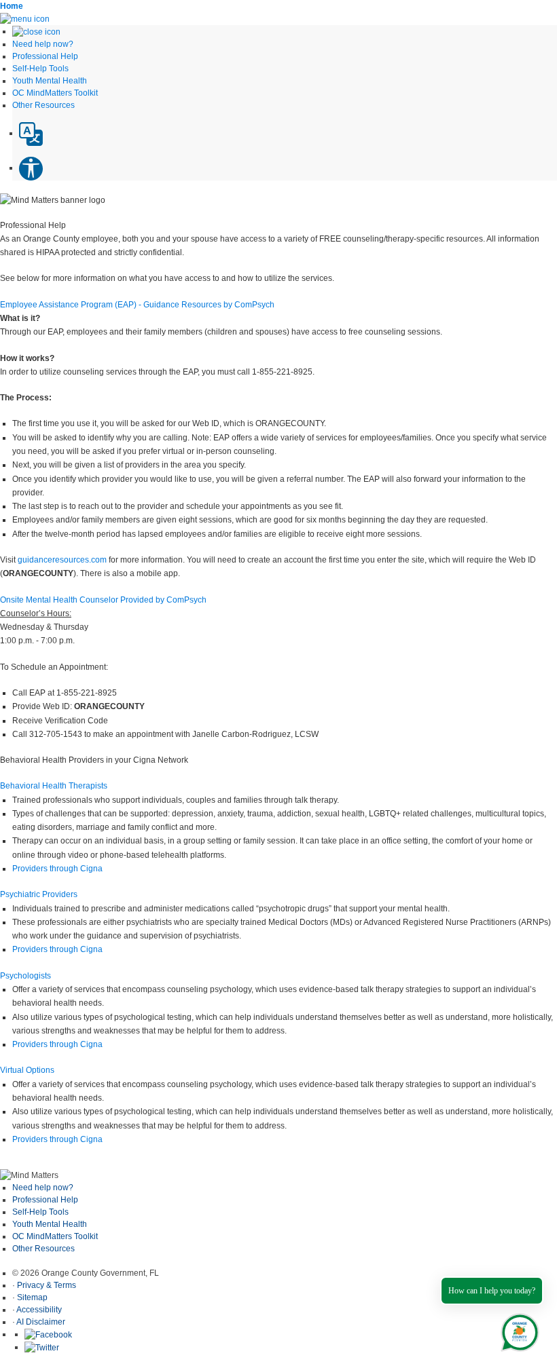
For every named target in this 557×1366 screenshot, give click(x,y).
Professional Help (45, 1199)
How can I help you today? (491, 1290)
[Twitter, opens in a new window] (41, 1347)
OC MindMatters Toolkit (55, 1236)
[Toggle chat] (517, 1329)
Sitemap (32, 1297)
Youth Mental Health (49, 1224)
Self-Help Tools (40, 1212)
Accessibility (39, 1309)
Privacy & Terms (46, 1285)
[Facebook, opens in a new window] (48, 1334)
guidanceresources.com (62, 560)
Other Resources (43, 1248)
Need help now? (42, 1187)
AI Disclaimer (40, 1322)
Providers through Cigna (57, 868)
